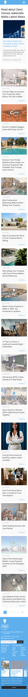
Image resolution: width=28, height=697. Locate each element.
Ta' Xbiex (23, 650)
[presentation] (3, 669)
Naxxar (14, 653)
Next (22, 612)
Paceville (23, 648)
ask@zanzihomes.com (8, 638)
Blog (3, 658)
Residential (3, 648)
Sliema (14, 655)
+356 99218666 (15, 636)
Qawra (22, 653)
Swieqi (14, 648)
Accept (14, 687)
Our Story (3, 652)
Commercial (4, 650)
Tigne (22, 651)
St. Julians (14, 652)
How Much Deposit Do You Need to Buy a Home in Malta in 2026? (13, 44)
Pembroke (23, 655)
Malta (13, 650)
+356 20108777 (7, 636)
